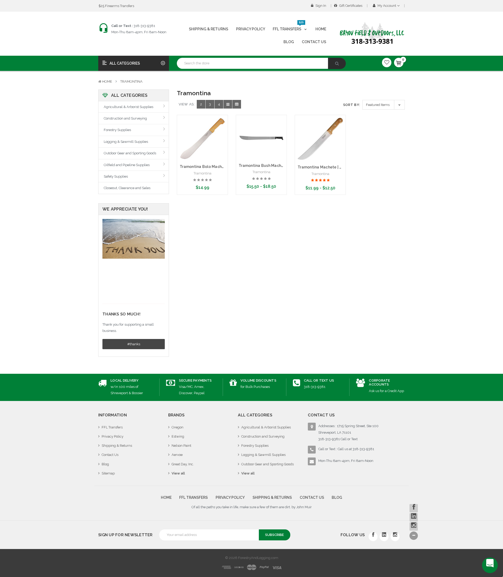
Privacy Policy (250, 29)
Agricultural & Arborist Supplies (128, 107)
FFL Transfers (288, 27)
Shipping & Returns (208, 29)
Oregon (177, 427)
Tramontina (131, 81)
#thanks (133, 344)
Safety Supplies (116, 176)
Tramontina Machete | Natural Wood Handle (339, 167)
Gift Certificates (350, 6)
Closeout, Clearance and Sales (127, 188)
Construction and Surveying (125, 118)
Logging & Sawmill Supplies (126, 142)
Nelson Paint (181, 446)
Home (320, 29)
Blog (288, 42)
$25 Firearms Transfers (116, 6)
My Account (387, 6)
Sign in (320, 6)
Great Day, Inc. (183, 464)
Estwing (178, 436)
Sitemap (108, 473)
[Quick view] (202, 129)
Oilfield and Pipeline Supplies (127, 165)
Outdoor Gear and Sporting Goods (130, 153)
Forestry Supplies (117, 130)
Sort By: (351, 105)
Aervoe (177, 455)
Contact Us (314, 42)
